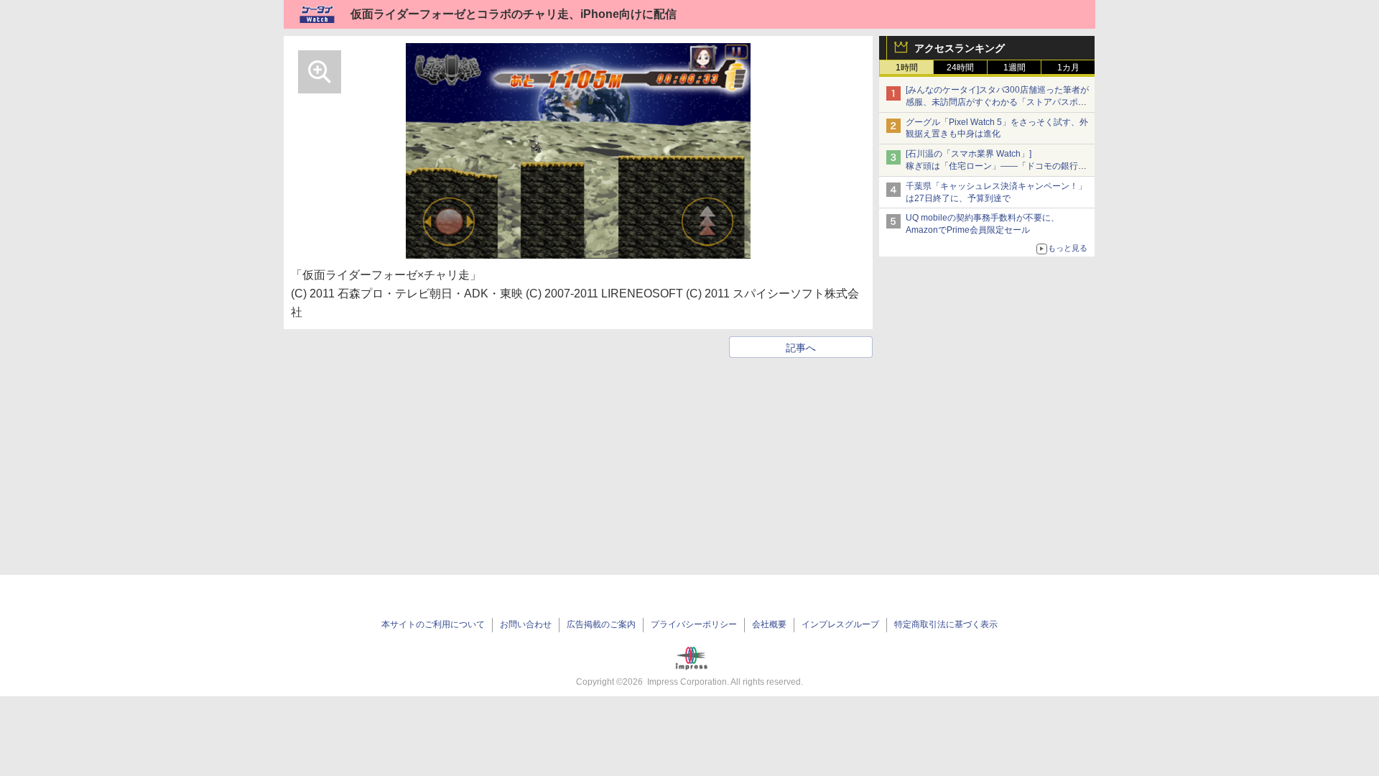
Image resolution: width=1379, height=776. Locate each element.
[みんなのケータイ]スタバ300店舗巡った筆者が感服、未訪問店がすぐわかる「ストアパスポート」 (997, 102)
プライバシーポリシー (694, 624)
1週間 (1014, 68)
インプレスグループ (840, 624)
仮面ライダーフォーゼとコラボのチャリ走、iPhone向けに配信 (513, 14)
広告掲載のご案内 (601, 624)
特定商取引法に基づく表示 (946, 624)
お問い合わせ (526, 624)
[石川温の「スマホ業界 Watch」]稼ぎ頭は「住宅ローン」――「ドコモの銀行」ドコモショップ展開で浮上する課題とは (996, 166)
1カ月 (1068, 68)
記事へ (801, 348)
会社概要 (769, 624)
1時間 (907, 68)
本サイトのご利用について (433, 624)
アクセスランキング (959, 48)
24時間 (960, 68)
